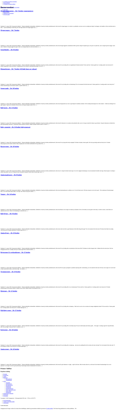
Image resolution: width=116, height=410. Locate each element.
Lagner (4, 376)
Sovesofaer (5, 395)
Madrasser (5, 377)
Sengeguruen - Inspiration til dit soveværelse (10, 7)
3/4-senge (8, 382)
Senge (4, 381)
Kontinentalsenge (9, 388)
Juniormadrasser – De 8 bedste (11, 175)
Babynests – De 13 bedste (9, 108)
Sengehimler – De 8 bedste (10, 50)
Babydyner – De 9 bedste (9, 214)
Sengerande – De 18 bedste (10, 88)
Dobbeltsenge (9, 383)
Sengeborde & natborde (8, 393)
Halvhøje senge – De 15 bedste (11, 310)
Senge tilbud (8, 391)
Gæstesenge (8, 387)
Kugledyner (5, 375)
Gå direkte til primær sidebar (9, 4)
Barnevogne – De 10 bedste (10, 146)
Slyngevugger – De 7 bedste (10, 30)
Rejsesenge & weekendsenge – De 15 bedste (15, 252)
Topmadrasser (9, 380)
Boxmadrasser (9, 379)
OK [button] (75, 408)
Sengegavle (5, 394)
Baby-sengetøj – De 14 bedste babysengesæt (15, 127)
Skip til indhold (6, 2)
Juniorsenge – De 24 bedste (10, 349)
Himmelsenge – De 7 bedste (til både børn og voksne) (19, 69)
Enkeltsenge (8, 386)
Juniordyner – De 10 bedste (10, 233)
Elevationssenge (9, 385)
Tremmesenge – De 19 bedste (10, 272)
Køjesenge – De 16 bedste (9, 330)
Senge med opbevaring (11, 389)
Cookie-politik (49, 408)
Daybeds (5, 374)
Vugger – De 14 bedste (8, 194)
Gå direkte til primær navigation (10, 1)
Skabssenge (8, 392)
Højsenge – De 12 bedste (9, 291)
